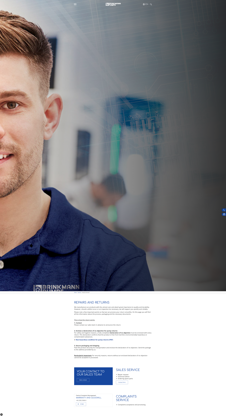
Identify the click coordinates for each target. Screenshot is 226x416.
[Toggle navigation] (75, 4)
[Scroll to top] (223, 411)
